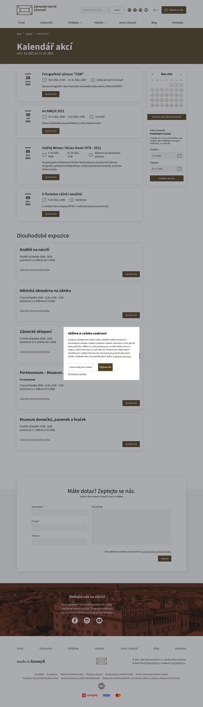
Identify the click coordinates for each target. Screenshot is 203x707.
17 (181, 95)
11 (152, 95)
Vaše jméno (37, 506)
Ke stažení (39, 674)
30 (176, 105)
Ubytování (46, 22)
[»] (181, 74)
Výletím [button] (98, 22)
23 (176, 100)
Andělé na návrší (34, 249)
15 (171, 95)
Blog (154, 22)
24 (181, 100)
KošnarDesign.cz (153, 663)
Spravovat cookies (77, 373)
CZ (154, 10)
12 (157, 95)
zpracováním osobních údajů (156, 551)
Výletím (29, 33)
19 (157, 100)
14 (167, 95)
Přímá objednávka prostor (72, 674)
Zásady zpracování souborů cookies (152, 674)
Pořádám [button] (73, 22)
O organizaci (52, 674)
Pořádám (73, 648)
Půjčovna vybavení (94, 674)
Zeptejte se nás (176, 9)
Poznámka (97, 506)
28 (167, 105)
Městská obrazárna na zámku (45, 290)
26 (157, 105)
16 (176, 95)
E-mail (36, 521)
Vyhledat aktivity (167, 178)
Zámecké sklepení (36, 331)
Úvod (21, 22)
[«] (152, 74)
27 (162, 105)
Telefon (36, 535)
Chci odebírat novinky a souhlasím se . (137, 551)
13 (162, 95)
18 (152, 100)
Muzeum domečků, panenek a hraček (53, 419)
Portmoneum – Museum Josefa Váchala (54, 372)
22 (171, 100)
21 (167, 100)
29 (171, 105)
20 (162, 100)
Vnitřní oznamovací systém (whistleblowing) (80, 678)
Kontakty (177, 22)
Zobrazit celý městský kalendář (166, 116)
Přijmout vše (105, 367)
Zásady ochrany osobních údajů (119, 674)
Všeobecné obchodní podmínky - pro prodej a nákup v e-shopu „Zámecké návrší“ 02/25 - (141, 678)
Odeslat (164, 558)
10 (181, 90)
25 (152, 105)
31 (181, 105)
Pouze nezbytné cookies (81, 367)
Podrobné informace (122, 356)
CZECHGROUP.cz (178, 663)
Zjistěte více (50, 94)
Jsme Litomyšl (127, 22)
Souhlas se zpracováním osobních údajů (40, 678)
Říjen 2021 (167, 74)
